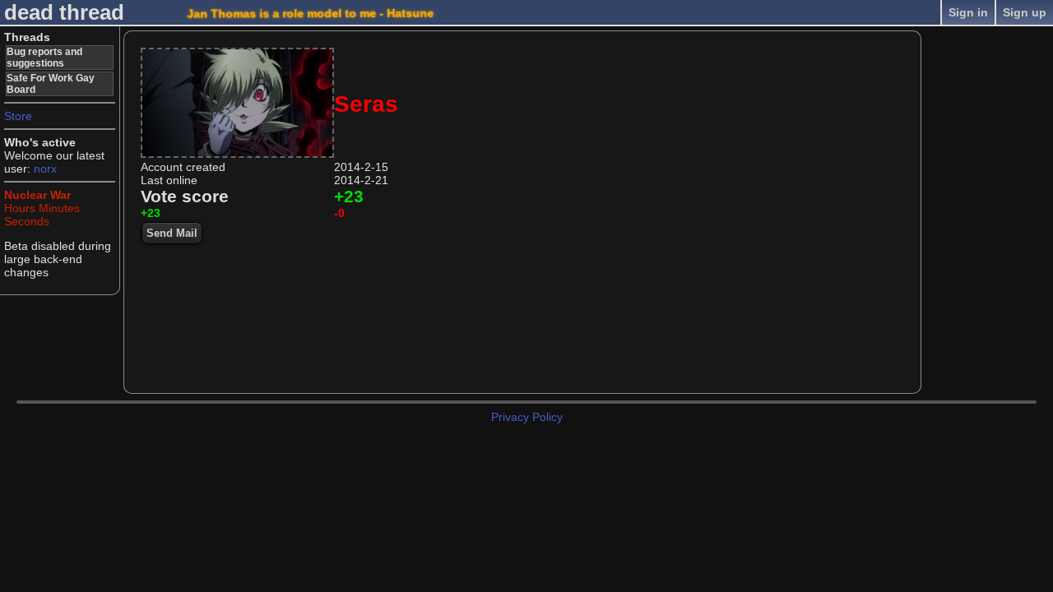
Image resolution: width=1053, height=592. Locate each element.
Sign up (1024, 12)
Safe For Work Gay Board (51, 83)
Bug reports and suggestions (44, 57)
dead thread (64, 12)
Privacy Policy (527, 416)
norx (45, 168)
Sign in (968, 12)
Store (18, 116)
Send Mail (171, 233)
